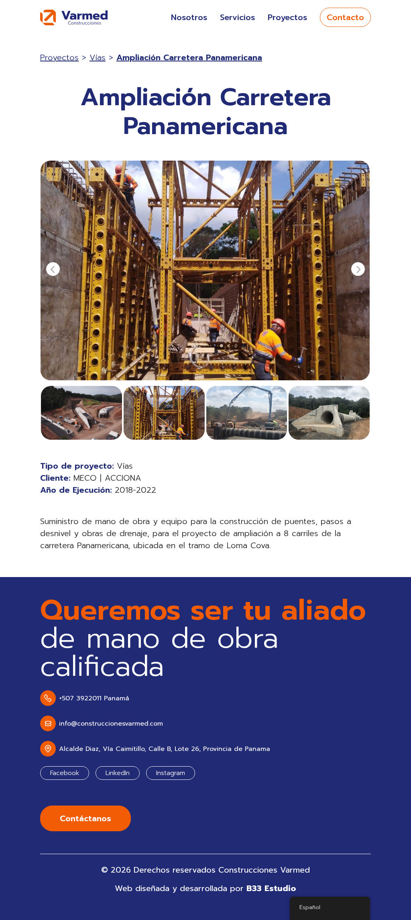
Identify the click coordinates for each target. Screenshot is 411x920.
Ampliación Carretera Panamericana (189, 57)
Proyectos (287, 17)
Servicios (237, 17)
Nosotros (189, 17)
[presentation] (53, 269)
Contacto (345, 17)
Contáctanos (85, 818)
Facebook (64, 773)
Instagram (170, 773)
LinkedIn (118, 773)
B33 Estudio (271, 888)
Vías (98, 57)
